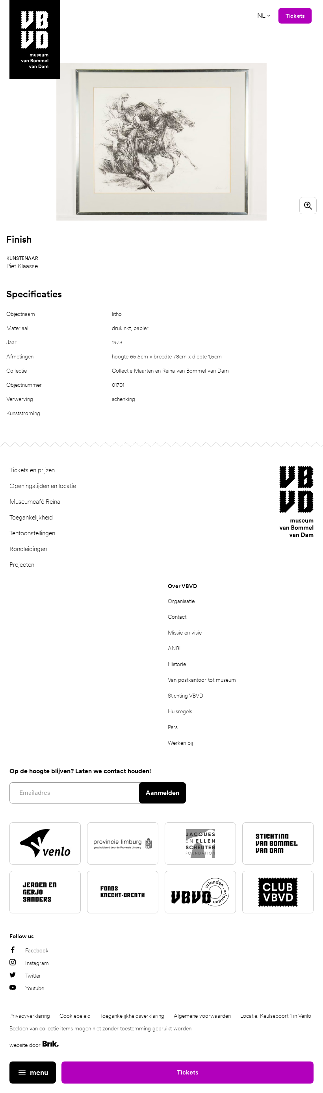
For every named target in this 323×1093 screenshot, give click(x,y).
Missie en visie (185, 632)
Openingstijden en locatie (42, 486)
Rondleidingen (28, 549)
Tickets (187, 1072)
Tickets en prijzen (32, 470)
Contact (177, 617)
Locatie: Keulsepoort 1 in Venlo (275, 1016)
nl (261, 15)
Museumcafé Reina (34, 501)
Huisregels (180, 711)
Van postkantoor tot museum (202, 680)
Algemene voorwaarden (202, 1016)
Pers (173, 727)
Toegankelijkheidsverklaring (132, 1016)
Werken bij (180, 743)
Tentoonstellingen (32, 533)
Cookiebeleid (75, 1016)
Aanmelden (162, 792)
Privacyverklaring (29, 1016)
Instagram (37, 963)
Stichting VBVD (185, 695)
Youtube (34, 988)
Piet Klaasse (22, 266)
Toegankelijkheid (31, 517)
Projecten (21, 564)
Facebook (36, 950)
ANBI (174, 648)
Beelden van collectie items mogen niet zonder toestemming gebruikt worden (100, 1028)
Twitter (33, 975)
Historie (177, 664)
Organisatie (181, 601)
